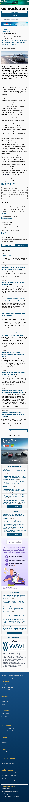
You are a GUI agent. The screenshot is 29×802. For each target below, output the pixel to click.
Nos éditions (5, 701)
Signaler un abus (7, 218)
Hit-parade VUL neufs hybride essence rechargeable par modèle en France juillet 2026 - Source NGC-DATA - (14, 615)
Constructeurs (5, 31)
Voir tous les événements (14, 506)
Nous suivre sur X (6, 778)
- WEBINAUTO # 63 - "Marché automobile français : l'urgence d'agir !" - (14, 490)
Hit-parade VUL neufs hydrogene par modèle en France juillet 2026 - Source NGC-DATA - (13, 602)
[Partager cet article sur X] (5, 184)
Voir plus (3, 213)
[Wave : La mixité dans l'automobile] (14, 646)
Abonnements (5, 713)
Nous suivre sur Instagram (9, 775)
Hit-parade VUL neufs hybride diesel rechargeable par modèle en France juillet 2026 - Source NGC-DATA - (14, 628)
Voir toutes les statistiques (14, 633)
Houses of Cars (6, 256)
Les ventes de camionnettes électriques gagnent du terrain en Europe (12, 354)
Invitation (4, 719)
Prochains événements (7, 728)
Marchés (3, 350)
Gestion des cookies (19, 796)
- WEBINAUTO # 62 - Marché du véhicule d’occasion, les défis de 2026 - (14, 496)
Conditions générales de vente (9, 794)
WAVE (3, 761)
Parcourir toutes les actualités (18, 431)
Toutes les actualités (7, 687)
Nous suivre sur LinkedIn (8, 781)
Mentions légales (5, 788)
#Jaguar (11, 36)
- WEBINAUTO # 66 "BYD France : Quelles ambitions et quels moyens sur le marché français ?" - (14, 471)
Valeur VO (4, 704)
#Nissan (11, 38)
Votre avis (4, 742)
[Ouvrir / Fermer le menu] (2, 19)
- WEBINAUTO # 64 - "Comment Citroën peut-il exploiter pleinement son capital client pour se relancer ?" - (14, 484)
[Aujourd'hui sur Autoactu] (14, 8)
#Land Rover (5, 38)
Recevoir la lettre (6, 690)
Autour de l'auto (5, 331)
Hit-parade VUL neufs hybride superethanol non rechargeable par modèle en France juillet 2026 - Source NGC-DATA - (13, 609)
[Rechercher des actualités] (27, 19)
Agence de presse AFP (10, 188)
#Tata (16, 38)
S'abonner (14, 15)
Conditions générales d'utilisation (9, 791)
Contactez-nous (5, 740)
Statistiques (4, 699)
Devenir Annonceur (6, 752)
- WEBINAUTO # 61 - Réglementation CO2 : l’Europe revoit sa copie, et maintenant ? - (14, 502)
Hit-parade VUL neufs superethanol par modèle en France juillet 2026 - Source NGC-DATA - (14, 597)
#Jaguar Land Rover (19, 36)
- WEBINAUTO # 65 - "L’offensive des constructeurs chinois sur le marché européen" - (14, 477)
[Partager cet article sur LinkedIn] (2, 184)
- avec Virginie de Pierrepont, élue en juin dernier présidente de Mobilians (14, 517)
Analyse (3, 254)
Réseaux (3, 265)
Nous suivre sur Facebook (8, 773)
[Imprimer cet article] (11, 184)
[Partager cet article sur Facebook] (8, 184)
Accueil (3, 28)
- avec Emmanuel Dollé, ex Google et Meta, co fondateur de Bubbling (14, 527)
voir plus (9, 198)
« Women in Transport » (8, 764)
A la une (3, 684)
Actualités (4, 29)
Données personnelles (7, 796)
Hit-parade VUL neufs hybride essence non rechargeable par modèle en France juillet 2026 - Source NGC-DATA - (14, 622)
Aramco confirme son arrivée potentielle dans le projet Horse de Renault (13, 415)
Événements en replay (7, 731)
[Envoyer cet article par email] (13, 184)
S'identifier (14, 12)
